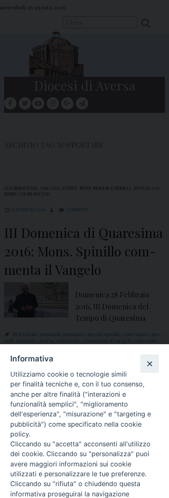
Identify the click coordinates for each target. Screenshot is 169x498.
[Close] (149, 363)
